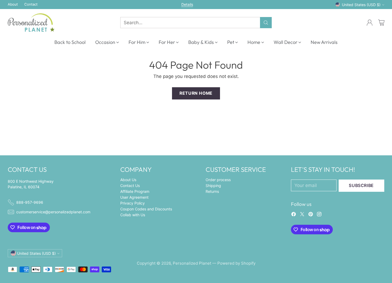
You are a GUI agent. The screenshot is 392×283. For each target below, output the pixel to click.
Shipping (213, 185)
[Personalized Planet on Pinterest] (310, 215)
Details (187, 4)
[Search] (266, 22)
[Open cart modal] (381, 23)
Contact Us (130, 185)
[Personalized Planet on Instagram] (319, 215)
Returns (212, 191)
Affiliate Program (134, 191)
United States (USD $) (361, 4)
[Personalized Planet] (31, 22)
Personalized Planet (192, 263)
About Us (128, 179)
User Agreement (134, 197)
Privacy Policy (132, 203)
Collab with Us (132, 215)
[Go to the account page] (369, 23)
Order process (218, 179)
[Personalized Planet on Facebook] (293, 215)
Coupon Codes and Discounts (146, 209)
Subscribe (361, 185)
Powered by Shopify (236, 263)
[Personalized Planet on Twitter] (302, 215)
